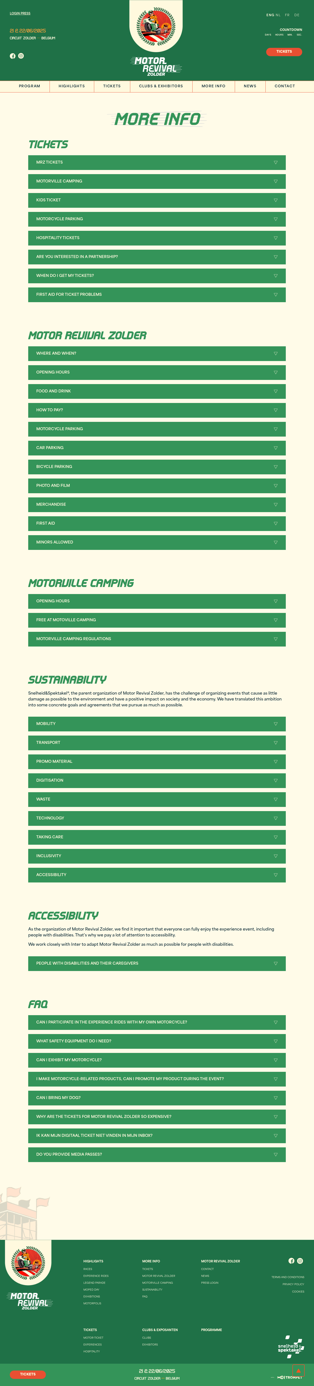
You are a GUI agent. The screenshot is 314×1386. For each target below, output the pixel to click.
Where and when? (56, 354)
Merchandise (51, 505)
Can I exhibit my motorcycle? (69, 1060)
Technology (50, 818)
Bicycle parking (54, 467)
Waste (43, 800)
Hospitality (91, 1351)
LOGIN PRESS (20, 13)
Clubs (146, 1338)
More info (214, 86)
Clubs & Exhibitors (161, 86)
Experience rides (95, 1276)
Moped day (91, 1290)
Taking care (49, 837)
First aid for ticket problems (69, 295)
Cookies (298, 1292)
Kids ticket (48, 200)
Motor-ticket (93, 1338)
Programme (211, 1330)
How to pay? (49, 410)
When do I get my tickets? (65, 276)
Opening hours (53, 373)
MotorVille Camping (59, 181)
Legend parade (94, 1283)
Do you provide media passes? (69, 1155)
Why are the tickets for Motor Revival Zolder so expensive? (103, 1117)
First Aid (45, 524)
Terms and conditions (288, 1277)
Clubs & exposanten (160, 1330)
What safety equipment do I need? (73, 1041)
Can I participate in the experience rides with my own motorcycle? (111, 1022)
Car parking (50, 448)
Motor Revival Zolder (158, 1276)
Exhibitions (91, 1296)
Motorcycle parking (59, 219)
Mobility (45, 724)
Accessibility (51, 875)
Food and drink (53, 391)
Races (87, 1269)
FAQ (144, 1296)
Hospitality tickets (57, 238)
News (250, 86)
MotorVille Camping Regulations (73, 639)
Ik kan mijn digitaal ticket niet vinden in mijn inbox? (94, 1136)
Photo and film (53, 486)
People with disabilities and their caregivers (87, 964)
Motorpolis (92, 1303)
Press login (209, 1283)
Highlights (72, 86)
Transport (48, 743)
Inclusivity (48, 856)
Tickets (112, 86)
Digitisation (49, 781)
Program (29, 86)
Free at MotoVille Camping (66, 620)
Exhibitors (150, 1345)
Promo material (54, 762)
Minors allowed (54, 542)
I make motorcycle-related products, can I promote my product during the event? (130, 1079)
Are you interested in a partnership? (77, 257)
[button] (157, 162)
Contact (285, 86)
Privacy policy (293, 1284)
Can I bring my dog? (58, 1098)
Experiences (92, 1345)
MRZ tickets (49, 163)
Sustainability (152, 1290)
